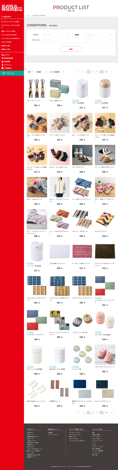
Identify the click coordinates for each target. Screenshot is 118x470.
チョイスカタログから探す (9, 35)
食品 (2, 211)
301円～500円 (5, 241)
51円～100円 (5, 220)
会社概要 (50, 432)
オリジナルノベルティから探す (10, 22)
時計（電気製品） (6, 246)
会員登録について (31, 456)
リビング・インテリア (7, 241)
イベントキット (5, 254)
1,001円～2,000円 (6, 250)
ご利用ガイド (30, 432)
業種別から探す (5, 49)
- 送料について (30, 438)
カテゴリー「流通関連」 (8, 237)
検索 (71, 49)
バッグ (3, 233)
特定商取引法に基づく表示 (33, 454)
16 (106, 72)
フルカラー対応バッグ (7, 235)
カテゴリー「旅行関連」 (8, 220)
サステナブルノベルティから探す (10, 26)
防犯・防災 (4, 258)
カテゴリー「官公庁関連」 (9, 250)
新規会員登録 (8, 58)
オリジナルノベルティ (74, 432)
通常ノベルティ (73, 436)
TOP (28, 15)
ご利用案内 (8, 68)
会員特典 (7, 61)
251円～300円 (5, 237)
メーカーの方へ (30, 452)
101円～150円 (5, 224)
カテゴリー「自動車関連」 (9, 246)
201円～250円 (5, 233)
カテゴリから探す (6, 42)
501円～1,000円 (6, 246)
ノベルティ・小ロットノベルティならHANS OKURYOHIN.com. (76, 466)
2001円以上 (4, 254)
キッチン (4, 237)
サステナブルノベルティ (75, 434)
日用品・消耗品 (5, 216)
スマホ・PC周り (6, 224)
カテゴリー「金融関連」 (8, 241)
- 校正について (30, 434)
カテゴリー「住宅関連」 (8, 224)
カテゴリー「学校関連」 (8, 228)
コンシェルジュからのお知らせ (10, 38)
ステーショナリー (6, 220)
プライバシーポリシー (53, 434)
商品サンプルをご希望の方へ (34, 450)
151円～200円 (5, 228)
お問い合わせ (10, 73)
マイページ (8, 65)
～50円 (3, 216)
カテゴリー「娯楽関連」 (8, 233)
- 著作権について (31, 444)
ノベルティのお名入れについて (34, 448)
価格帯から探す (5, 46)
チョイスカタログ (73, 438)
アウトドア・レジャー (7, 228)
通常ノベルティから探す (8, 31)
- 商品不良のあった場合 (32, 442)
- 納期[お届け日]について (33, 436)
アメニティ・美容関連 (7, 250)
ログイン (7, 55)
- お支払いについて (31, 440)
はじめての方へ (30, 446)
